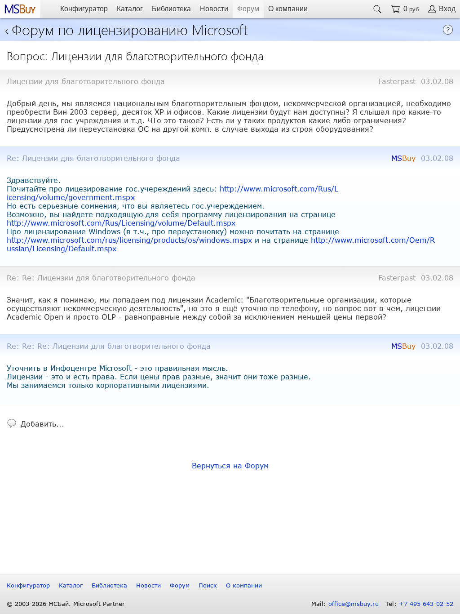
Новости (214, 9)
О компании (288, 9)
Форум (248, 9)
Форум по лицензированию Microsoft (130, 29)
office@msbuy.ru (353, 603)
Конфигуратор (84, 9)
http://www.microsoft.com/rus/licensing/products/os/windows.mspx (129, 240)
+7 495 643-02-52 (426, 603)
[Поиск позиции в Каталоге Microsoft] (377, 9)
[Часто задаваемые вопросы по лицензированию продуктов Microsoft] (447, 32)
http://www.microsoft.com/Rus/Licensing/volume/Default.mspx (121, 222)
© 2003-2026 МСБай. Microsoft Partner (66, 603)
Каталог (130, 9)
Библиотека (171, 9)
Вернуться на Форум (230, 465)
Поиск (208, 585)
